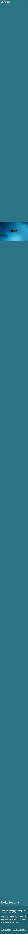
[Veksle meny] (26, 2)
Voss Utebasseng (19, 929)
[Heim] (5, 2)
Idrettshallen (6, 929)
